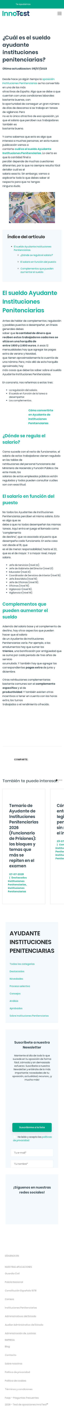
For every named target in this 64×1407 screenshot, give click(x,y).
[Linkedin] (52, 759)
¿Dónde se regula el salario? (37, 255)
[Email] (59, 759)
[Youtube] (41, 1261)
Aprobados (16, 1008)
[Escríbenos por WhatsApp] (47, 4)
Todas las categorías (22, 964)
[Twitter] (33, 1203)
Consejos (15, 993)
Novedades (16, 978)
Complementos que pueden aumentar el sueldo (37, 270)
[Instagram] (23, 1203)
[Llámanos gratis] (41, 4)
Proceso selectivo (20, 986)
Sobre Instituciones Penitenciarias (29, 1015)
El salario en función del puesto (38, 262)
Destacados (17, 971)
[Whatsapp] (46, 759)
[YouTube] (43, 1203)
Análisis (14, 1001)
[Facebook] (26, 1212)
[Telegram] (38, 1212)
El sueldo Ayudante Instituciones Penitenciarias (32, 248)
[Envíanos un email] (35, 4)
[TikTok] (33, 1261)
